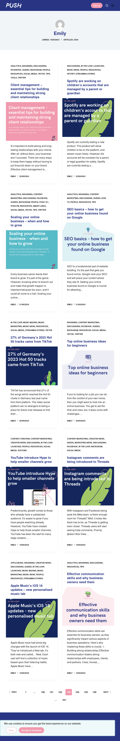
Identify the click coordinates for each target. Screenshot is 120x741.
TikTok (41, 73)
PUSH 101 (43, 202)
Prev (14, 692)
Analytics (16, 65)
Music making (30, 322)
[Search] (107, 5)
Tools (14, 77)
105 (86, 692)
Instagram (36, 69)
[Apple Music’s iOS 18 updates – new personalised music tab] (32, 618)
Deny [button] (11, 730)
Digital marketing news (79, 442)
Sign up (96, 5)
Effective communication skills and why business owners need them (85, 577)
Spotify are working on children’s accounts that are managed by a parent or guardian (88, 87)
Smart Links (39, 205)
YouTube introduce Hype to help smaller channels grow (31, 459)
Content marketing (88, 322)
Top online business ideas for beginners (86, 343)
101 (51, 692)
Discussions (39, 65)
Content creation (20, 438)
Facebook (16, 69)
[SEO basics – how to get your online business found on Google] (88, 241)
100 (43, 692)
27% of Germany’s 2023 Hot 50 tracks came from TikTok (31, 339)
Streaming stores (85, 73)
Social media (30, 73)
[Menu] (112, 5)
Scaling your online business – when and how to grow (30, 221)
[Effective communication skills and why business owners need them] (88, 606)
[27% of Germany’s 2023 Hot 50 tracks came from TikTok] (32, 366)
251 (64, 699)
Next (105, 692)
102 (60, 692)
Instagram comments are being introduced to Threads (88, 459)
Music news (73, 69)
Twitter (22, 77)
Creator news (18, 442)
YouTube (22, 450)
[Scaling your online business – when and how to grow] (32, 249)
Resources (17, 73)
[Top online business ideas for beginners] (88, 369)
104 (77, 692)
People (46, 69)
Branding (27, 65)
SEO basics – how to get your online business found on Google (87, 213)
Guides (25, 69)
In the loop (86, 65)
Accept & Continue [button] (31, 730)
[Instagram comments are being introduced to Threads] (88, 486)
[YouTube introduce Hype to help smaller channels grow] (32, 486)
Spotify (71, 73)
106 (94, 692)
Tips (48, 73)
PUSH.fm (15, 205)
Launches (98, 65)
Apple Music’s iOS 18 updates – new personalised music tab (31, 589)
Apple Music (17, 562)
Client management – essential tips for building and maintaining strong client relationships (30, 90)
